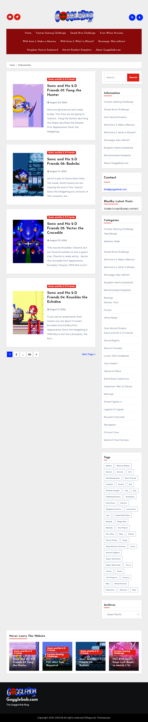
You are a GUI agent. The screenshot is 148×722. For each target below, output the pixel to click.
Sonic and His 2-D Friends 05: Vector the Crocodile (65, 228)
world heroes (120, 584)
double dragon (113, 491)
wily (107, 584)
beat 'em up (130, 478)
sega (124, 540)
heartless (110, 503)
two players (111, 577)
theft (119, 571)
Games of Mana (112, 371)
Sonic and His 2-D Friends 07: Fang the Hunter (64, 90)
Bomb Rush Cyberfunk (116, 378)
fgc (135, 491)
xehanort (110, 590)
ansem (120, 472)
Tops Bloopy (110, 233)
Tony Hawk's (111, 363)
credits (109, 484)
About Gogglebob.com (108, 50)
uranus (125, 577)
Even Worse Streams (111, 33)
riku (121, 534)
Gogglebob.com (22, 699)
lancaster (131, 509)
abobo (109, 466)
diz (130, 484)
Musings (108, 297)
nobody (109, 528)
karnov (123, 503)
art (130, 472)
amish (109, 472)
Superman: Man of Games (118, 386)
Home (28, 33)
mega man (121, 522)
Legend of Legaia (113, 409)
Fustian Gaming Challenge (51, 33)
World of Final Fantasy (116, 440)
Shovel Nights (112, 340)
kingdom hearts (113, 509)
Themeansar (103, 717)
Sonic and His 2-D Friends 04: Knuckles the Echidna (67, 297)
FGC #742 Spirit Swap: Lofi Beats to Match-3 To (123, 662)
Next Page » (88, 354)
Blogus (89, 717)
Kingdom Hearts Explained (42, 50)
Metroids (109, 394)
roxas (131, 534)
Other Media (110, 317)
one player (123, 528)
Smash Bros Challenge (83, 33)
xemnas (123, 590)
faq (126, 491)
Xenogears (110, 424)
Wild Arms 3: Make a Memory (39, 41)
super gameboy (113, 559)
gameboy (130, 497)
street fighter (113, 553)
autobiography (113, 478)
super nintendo (113, 565)
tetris (109, 571)
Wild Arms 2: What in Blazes (119, 267)
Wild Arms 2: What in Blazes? (77, 41)
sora (133, 546)
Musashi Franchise (114, 417)
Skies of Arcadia (113, 348)
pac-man (110, 534)
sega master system (116, 546)
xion (134, 590)
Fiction (108, 310)
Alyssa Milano (123, 466)
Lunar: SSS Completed (116, 356)
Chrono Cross (111, 432)
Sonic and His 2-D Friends (61, 79)
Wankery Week (112, 241)
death (121, 484)
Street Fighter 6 (113, 401)
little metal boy (122, 515)
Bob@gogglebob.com (115, 189)
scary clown (111, 540)
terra (128, 565)
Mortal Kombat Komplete (76, 50)
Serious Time (111, 302)
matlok (109, 522)
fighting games (113, 497)
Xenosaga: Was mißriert (111, 41)
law (108, 515)
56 (29, 354)
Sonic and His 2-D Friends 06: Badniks (90, 662)
